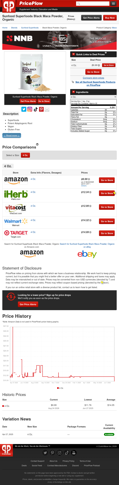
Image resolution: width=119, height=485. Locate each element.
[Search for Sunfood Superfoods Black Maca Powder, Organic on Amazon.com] (31, 253)
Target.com (16, 236)
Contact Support (37, 461)
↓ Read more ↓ (12, 135)
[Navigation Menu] (113, 3)
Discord (75, 465)
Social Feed (37, 465)
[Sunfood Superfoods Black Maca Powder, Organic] (35, 72)
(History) (71, 19)
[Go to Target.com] (15, 232)
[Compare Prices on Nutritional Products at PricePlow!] (7, 449)
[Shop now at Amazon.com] (15, 180)
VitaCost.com (16, 213)
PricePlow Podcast (92, 465)
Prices (71, 16)
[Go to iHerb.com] (15, 194)
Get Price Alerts (91, 17)
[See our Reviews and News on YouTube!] (74, 453)
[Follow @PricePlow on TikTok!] (66, 453)
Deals (24, 465)
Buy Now (110, 17)
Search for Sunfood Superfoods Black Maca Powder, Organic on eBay (87, 245)
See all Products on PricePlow (95, 83)
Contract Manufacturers (57, 465)
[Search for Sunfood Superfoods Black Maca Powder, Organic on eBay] (87, 253)
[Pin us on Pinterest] (52, 453)
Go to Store (109, 65)
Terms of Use (85, 461)
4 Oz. (25, 155)
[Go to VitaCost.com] (15, 208)
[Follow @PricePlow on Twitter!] (45, 453)
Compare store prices (93, 77)
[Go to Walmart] (15, 221)
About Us (53, 461)
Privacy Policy (68, 461)
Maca (114, 27)
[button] (59, 136)
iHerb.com (15, 199)
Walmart (15, 225)
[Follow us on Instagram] (59, 453)
